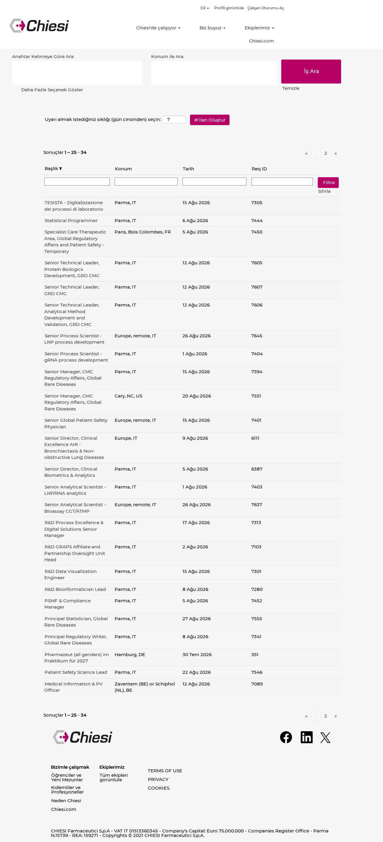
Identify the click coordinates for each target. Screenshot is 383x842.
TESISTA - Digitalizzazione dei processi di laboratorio (73, 206)
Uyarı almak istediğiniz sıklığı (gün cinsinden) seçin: (103, 119)
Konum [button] (123, 169)
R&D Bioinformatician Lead (75, 589)
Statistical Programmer (71, 220)
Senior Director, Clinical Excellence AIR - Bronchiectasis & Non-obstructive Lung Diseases (74, 447)
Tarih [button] (188, 169)
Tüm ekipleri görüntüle (114, 777)
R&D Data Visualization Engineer (70, 574)
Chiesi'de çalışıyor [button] (156, 28)
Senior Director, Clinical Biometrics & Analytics (70, 472)
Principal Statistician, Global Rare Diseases (76, 622)
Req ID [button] (259, 169)
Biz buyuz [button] (211, 28)
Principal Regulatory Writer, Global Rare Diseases (75, 640)
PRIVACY (158, 779)
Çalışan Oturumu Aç (265, 8)
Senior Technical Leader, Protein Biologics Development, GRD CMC (72, 269)
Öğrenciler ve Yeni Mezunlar (67, 777)
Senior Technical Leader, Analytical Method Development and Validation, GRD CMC (71, 314)
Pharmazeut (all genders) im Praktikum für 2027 (76, 658)
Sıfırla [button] (324, 191)
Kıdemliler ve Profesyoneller (67, 789)
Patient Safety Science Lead (76, 672)
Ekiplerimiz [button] (258, 28)
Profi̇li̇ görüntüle (229, 8)
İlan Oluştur (212, 120)
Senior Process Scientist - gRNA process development (76, 357)
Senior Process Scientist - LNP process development (74, 339)
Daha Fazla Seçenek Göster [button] (52, 89)
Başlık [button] (52, 168)
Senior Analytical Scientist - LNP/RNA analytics (75, 490)
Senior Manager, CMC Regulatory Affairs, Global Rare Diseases (72, 378)
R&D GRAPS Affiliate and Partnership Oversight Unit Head (74, 553)
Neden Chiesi (66, 800)
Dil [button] (203, 8)
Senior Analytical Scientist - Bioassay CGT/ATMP (75, 508)
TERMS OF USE (165, 770)
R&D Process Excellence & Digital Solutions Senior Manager (74, 529)
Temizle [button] (291, 88)
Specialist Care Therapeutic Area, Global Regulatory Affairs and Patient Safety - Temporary (75, 241)
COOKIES (158, 788)
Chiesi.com (261, 41)
